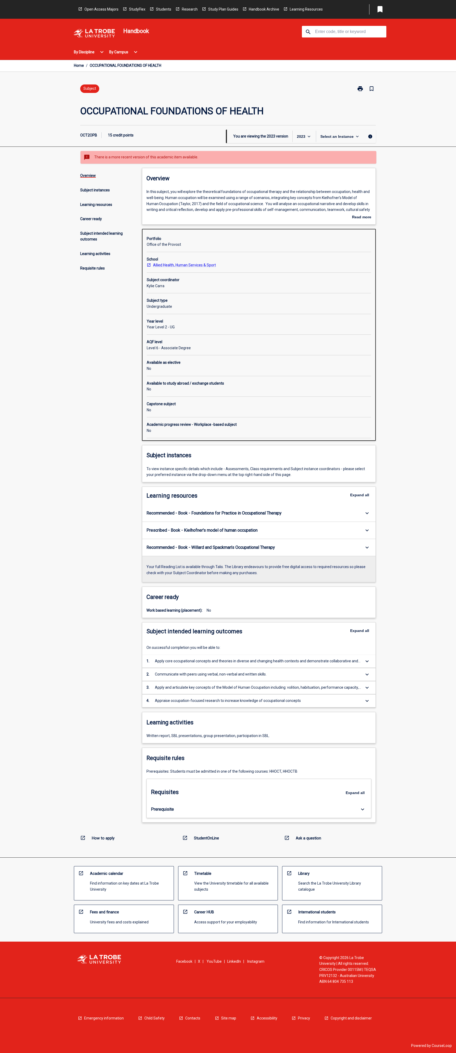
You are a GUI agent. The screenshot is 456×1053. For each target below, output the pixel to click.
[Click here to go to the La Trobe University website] (94, 34)
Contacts (192, 1018)
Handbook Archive (264, 9)
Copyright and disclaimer (351, 1018)
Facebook (184, 961)
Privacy (304, 1018)
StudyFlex (137, 9)
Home (79, 65)
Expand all (359, 495)
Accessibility (267, 1018)
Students (163, 9)
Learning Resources (306, 9)
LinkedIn (234, 961)
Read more (361, 217)
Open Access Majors (101, 9)
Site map (228, 1018)
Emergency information (104, 1018)
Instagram (255, 961)
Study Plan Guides (223, 9)
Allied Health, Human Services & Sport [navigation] (184, 265)
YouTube (214, 961)
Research (190, 9)
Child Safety (154, 1018)
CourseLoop (442, 1045)
